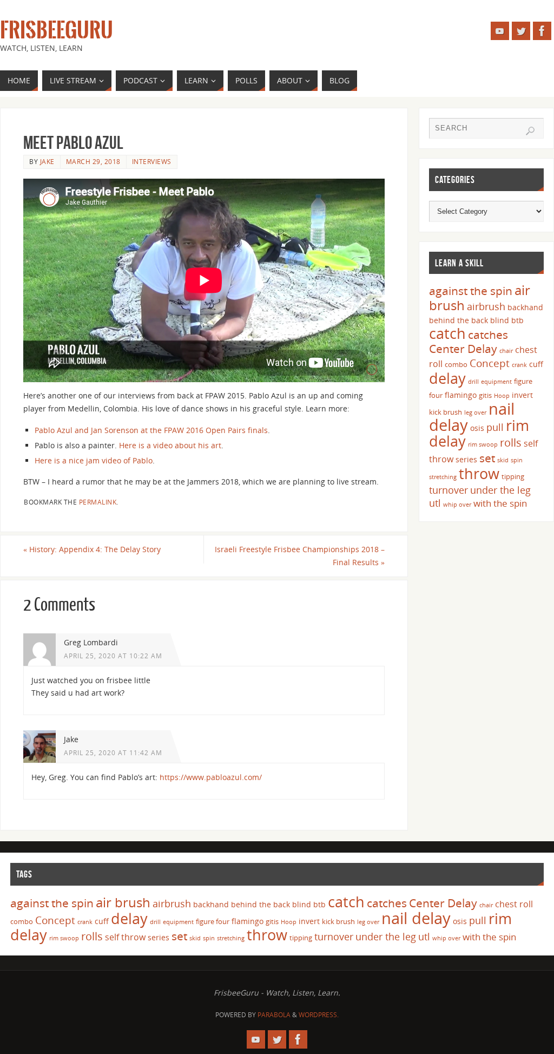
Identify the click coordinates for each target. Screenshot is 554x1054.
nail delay (416, 918)
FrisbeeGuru (56, 30)
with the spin (500, 503)
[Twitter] (521, 31)
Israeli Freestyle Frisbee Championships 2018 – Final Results (300, 555)
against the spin (470, 290)
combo (456, 364)
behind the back (458, 320)
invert (522, 395)
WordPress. (319, 1014)
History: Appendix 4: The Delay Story (92, 549)
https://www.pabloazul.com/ (211, 777)
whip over (457, 504)
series (466, 459)
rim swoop (483, 444)
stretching (443, 477)
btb (517, 320)
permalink (98, 501)
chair (506, 351)
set (487, 458)
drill (473, 381)
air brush (123, 902)
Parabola (274, 1014)
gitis (485, 395)
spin (517, 460)
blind (499, 320)
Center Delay (463, 348)
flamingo (461, 395)
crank (519, 365)
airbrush (486, 306)
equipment (496, 381)
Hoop (502, 396)
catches (488, 334)
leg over (475, 412)
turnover (448, 489)
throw (479, 473)
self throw (125, 937)
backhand (525, 307)
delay (447, 378)
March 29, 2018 (93, 161)
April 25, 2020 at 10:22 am (113, 655)
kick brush (445, 412)
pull (495, 427)
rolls (511, 442)
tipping (513, 476)
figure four (212, 921)
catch (447, 333)
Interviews (152, 161)
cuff (536, 364)
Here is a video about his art (170, 445)
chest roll (514, 904)
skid (503, 460)
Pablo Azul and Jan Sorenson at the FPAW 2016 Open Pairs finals (151, 430)
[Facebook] (542, 31)
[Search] (530, 131)
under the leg (500, 489)
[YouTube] (500, 31)
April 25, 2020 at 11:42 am (113, 752)
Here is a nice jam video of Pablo (94, 460)
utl (435, 502)
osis (477, 428)
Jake (47, 161)
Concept (490, 363)
